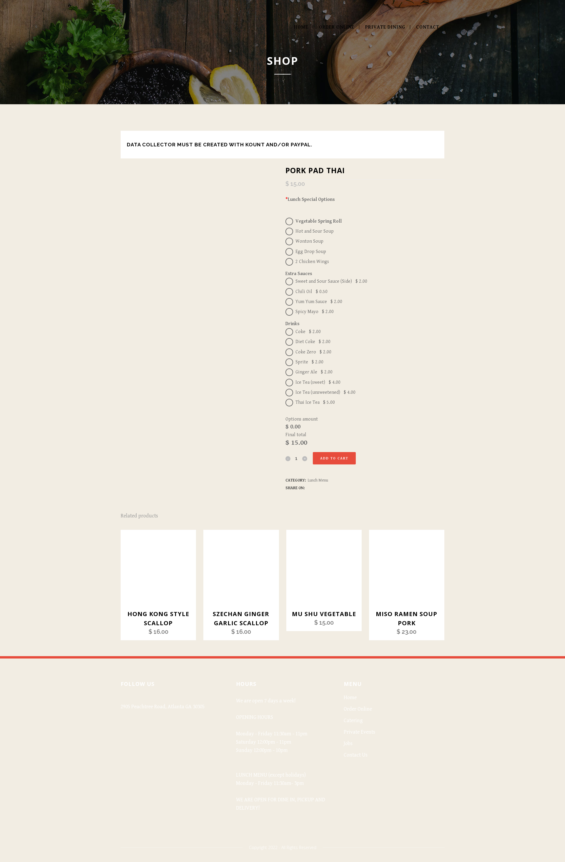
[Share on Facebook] (309, 488)
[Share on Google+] (322, 488)
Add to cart (334, 458)
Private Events (359, 732)
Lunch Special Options (310, 199)
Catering (353, 720)
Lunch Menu (318, 480)
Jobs (348, 743)
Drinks (292, 324)
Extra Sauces (298, 274)
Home (350, 697)
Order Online (358, 709)
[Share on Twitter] (315, 488)
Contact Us (356, 755)
